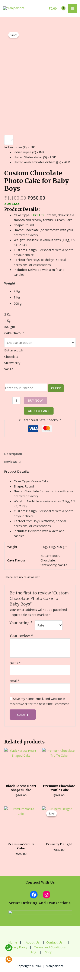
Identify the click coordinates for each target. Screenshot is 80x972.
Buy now (35, 400)
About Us (32, 942)
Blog (32, 952)
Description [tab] (13, 454)
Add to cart (38, 411)
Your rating (21, 622)
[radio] (45, 291)
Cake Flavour (14, 333)
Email (15, 680)
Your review (21, 635)
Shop (48, 952)
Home (12, 942)
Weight (9, 283)
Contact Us (54, 942)
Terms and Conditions (50, 947)
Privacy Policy (17, 947)
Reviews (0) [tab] (12, 461)
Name (15, 662)
